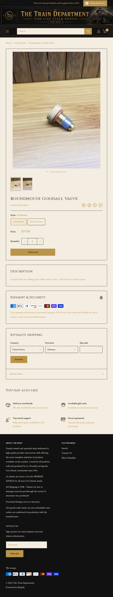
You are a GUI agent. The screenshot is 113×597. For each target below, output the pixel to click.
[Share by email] (100, 205)
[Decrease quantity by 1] (24, 241)
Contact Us (67, 453)
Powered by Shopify (15, 587)
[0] (105, 31)
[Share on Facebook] (84, 205)
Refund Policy (16, 374)
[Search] (88, 31)
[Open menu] (7, 31)
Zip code (84, 343)
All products (20, 43)
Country (14, 343)
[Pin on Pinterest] (89, 205)
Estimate (19, 359)
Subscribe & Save (97, 3)
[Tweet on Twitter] (95, 205)
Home (9, 43)
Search (65, 448)
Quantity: (15, 241)
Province (49, 343)
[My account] (98, 31)
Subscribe (14, 553)
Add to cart (33, 252)
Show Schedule (69, 457)
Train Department (19, 205)
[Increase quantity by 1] (40, 241)
